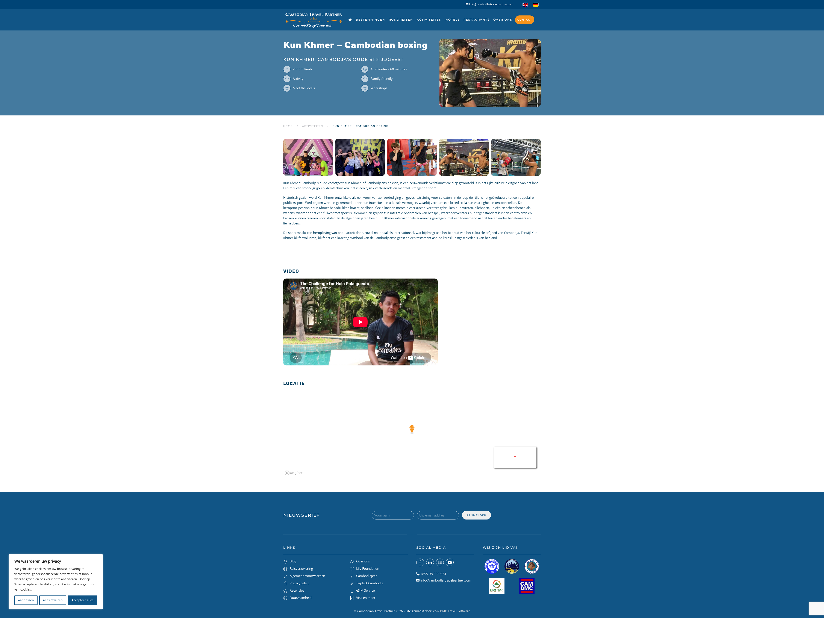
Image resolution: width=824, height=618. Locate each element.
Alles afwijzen (53, 600)
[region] (56, 581)
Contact (524, 19)
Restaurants (477, 19)
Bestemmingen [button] (370, 19)
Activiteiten (429, 19)
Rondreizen (401, 19)
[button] (307, 157)
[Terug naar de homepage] (313, 19)
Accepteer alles (83, 600)
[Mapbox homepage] (294, 472)
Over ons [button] (502, 19)
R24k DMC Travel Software (451, 611)
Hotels (452, 19)
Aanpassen (26, 600)
